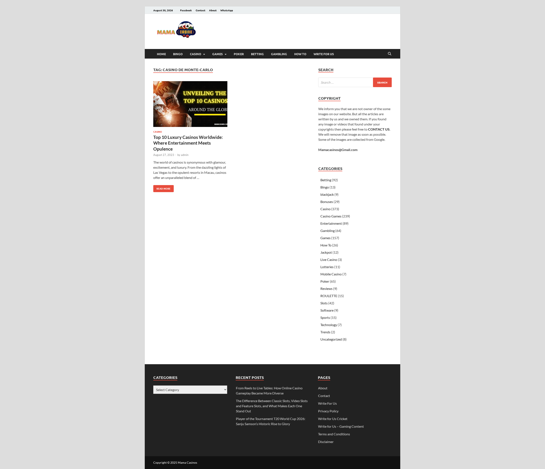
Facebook (186, 10)
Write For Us (324, 54)
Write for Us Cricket (332, 419)
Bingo (178, 54)
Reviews (326, 288)
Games (217, 54)
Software (327, 310)
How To (300, 54)
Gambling (279, 54)
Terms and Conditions (334, 434)
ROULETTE (328, 296)
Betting (257, 54)
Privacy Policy (328, 411)
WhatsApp (226, 10)
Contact (200, 10)
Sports (325, 317)
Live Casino (328, 260)
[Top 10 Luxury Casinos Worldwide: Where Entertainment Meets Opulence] (190, 104)
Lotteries (327, 267)
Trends (325, 332)
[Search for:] (355, 82)
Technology (328, 325)
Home (161, 54)
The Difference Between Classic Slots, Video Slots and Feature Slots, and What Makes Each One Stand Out (272, 406)
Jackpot (326, 252)
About (213, 10)
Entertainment (331, 223)
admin (184, 155)
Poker (239, 54)
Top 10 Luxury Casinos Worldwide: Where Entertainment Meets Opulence (188, 142)
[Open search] (389, 54)
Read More (162, 187)
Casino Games (330, 216)
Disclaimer (326, 442)
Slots (324, 303)
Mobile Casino (331, 274)
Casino (195, 54)
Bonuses (326, 202)
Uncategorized (331, 339)
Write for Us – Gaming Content (341, 426)
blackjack (327, 194)
